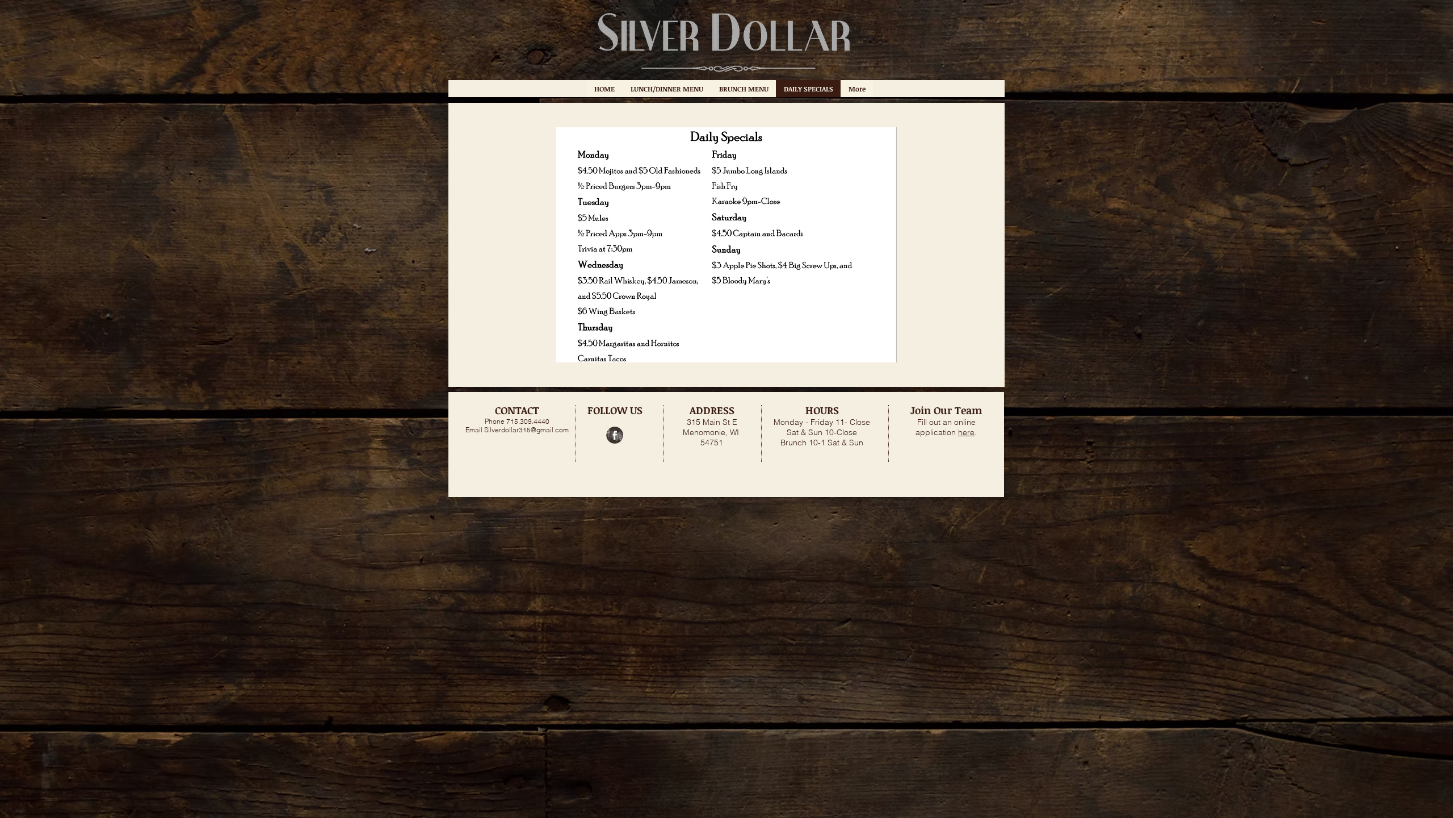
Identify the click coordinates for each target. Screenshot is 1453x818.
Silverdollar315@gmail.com (526, 429)
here (966, 432)
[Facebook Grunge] (614, 435)
